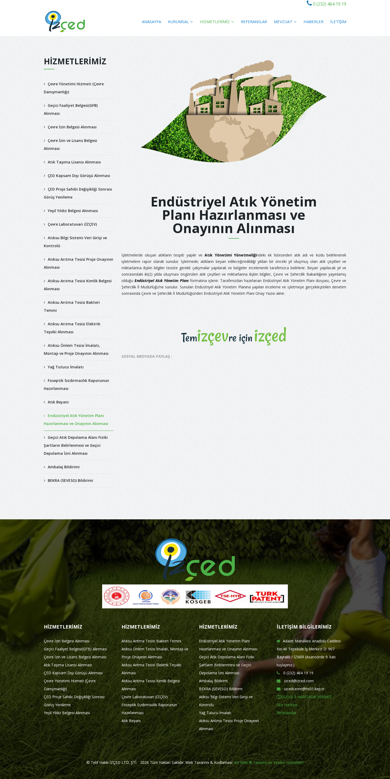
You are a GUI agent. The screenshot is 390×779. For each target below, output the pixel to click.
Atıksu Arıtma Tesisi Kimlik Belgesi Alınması (78, 284)
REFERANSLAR (254, 21)
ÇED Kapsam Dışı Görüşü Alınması (79, 175)
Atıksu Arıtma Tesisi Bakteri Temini (72, 306)
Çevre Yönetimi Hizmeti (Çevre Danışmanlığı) (74, 87)
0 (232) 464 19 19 (329, 4)
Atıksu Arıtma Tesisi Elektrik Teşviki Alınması (72, 327)
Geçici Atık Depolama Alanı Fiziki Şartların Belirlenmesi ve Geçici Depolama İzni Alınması (76, 445)
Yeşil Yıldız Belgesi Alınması (73, 210)
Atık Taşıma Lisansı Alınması (74, 162)
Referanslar (286, 712)
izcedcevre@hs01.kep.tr (303, 688)
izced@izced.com (298, 680)
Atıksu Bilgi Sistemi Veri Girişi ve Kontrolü (75, 241)
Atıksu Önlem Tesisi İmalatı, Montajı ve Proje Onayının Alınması (76, 349)
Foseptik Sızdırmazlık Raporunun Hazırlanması (76, 384)
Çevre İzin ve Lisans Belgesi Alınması (70, 144)
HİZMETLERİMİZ (215, 21)
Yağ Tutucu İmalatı (66, 366)
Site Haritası (287, 704)
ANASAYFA (151, 21)
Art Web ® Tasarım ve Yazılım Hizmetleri (269, 762)
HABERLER (313, 21)
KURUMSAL (179, 21)
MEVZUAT (283, 21)
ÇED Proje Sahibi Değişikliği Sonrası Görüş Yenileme (78, 193)
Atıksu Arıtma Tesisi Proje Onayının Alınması (78, 263)
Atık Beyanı (58, 402)
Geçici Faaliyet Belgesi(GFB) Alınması (71, 109)
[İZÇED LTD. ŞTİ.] (65, 21)
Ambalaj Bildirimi (64, 466)
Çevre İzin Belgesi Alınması (72, 126)
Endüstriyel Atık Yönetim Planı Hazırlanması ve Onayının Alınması (76, 419)
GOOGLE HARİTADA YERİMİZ (306, 696)
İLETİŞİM (338, 21)
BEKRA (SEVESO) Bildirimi (70, 480)
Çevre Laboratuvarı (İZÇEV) (72, 224)
